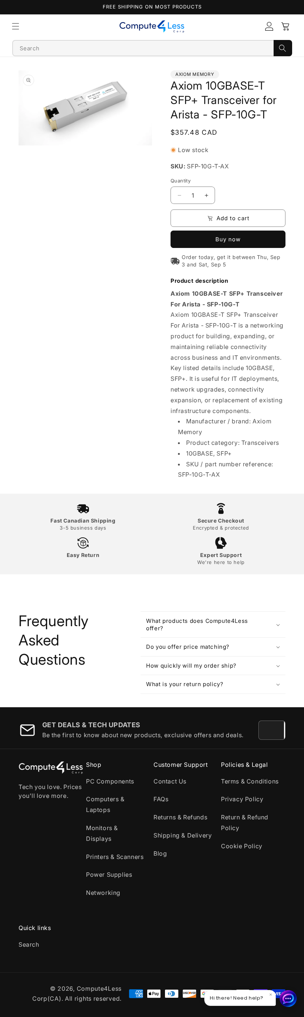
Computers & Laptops (105, 804)
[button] (15, 26)
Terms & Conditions (250, 781)
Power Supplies (109, 874)
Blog (160, 853)
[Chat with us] (288, 998)
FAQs (160, 799)
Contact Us (169, 781)
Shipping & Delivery (182, 835)
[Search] (283, 48)
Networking (103, 892)
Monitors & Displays (102, 833)
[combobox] (143, 48)
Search (29, 944)
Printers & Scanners (114, 856)
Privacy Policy (242, 799)
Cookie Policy (241, 846)
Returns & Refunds (180, 817)
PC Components (110, 781)
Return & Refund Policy (244, 822)
